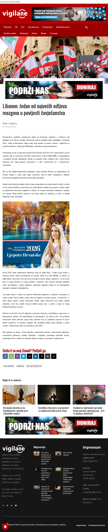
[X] (41, 356)
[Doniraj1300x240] (54, 100)
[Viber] (17, 356)
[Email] (29, 356)
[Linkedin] (35, 356)
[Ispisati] (47, 356)
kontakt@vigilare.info (92, 492)
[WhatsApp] (11, 356)
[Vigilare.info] (15, 13)
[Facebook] (5, 356)
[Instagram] (7, 505)
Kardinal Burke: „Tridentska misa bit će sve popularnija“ (68, 489)
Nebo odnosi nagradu (67, 453)
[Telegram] (23, 356)
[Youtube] (15, 505)
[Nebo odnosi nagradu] (58, 453)
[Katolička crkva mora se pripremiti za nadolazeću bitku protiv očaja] (54, 394)
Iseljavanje (9, 366)
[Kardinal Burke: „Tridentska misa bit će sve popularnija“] (58, 487)
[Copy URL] (53, 356)
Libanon (20, 366)
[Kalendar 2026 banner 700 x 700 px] (36, 234)
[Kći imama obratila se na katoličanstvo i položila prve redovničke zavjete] (19, 394)
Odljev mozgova (34, 366)
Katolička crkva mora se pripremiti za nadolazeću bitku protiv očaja (53, 409)
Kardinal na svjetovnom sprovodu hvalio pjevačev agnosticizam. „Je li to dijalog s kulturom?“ (88, 410)
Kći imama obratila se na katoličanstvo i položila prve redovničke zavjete (15, 410)
